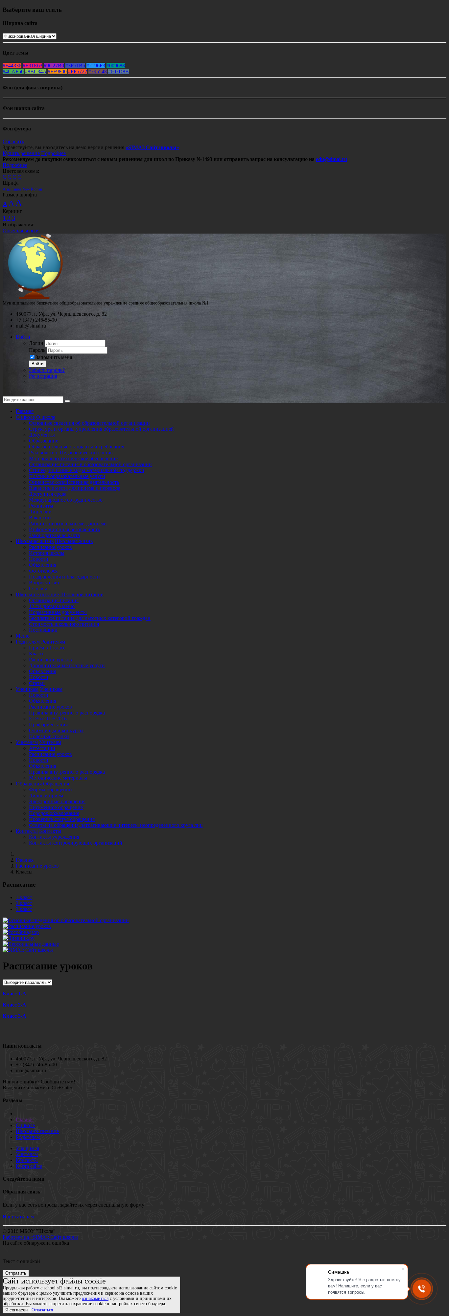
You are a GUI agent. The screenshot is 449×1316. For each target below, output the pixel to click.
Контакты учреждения (54, 837)
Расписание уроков (50, 547)
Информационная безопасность (64, 529)
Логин (36, 343)
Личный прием (46, 795)
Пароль (37, 350)
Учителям (27, 742)
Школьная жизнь (35, 541)
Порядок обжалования (54, 813)
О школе (25, 417)
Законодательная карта (54, 535)
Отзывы (38, 588)
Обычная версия (21, 230)
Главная (25, 411)
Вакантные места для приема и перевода (74, 488)
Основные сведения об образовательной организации (89, 423)
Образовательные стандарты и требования (76, 446)
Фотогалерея (43, 571)
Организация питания (54, 600)
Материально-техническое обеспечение (73, 458)
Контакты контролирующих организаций (75, 843)
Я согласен (16, 1309)
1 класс (24, 897)
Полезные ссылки (49, 736)
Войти (23, 337)
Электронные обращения (57, 801)
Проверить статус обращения (62, 819)
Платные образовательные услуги (67, 476)
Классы (37, 653)
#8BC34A (35, 71)
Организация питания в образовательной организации (90, 464)
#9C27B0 (54, 65)
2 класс (24, 903)
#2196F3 (95, 65)
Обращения (29, 783)
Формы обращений (50, 789)
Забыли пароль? (47, 370)
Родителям (28, 642)
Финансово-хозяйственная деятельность (74, 482)
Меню (23, 636)
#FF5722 (77, 71)
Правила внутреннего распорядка (67, 712)
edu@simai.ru (331, 159)
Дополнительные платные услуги (67, 665)
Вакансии (40, 517)
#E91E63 (32, 65)
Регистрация (43, 376)
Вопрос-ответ (44, 582)
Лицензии (40, 511)
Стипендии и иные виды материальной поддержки (86, 470)
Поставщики (43, 630)
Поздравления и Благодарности (64, 576)
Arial (7, 189)
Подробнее (53, 153)
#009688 (115, 65)
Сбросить (13, 141)
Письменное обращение (56, 807)
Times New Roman (27, 189)
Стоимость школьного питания (64, 624)
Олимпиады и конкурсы (56, 730)
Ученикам (27, 689)
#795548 (97, 71)
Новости (38, 559)
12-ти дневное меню (52, 606)
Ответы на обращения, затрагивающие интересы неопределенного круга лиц (116, 825)
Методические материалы (58, 778)
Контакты (27, 831)
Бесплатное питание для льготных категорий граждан (90, 618)
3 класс (24, 909)
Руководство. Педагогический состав (71, 452)
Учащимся (27, 1148)
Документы (42, 435)
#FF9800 (57, 71)
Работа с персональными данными (68, 523)
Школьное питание (37, 594)
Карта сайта (29, 1166)
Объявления (42, 565)
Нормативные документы (58, 612)
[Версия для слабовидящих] (7, 393)
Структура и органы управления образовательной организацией (101, 429)
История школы (46, 553)
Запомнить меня (53, 357)
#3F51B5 (75, 65)
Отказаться (42, 1309)
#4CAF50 (13, 71)
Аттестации (42, 748)
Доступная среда (47, 494)
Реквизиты (41, 506)
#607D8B (118, 71)
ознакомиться (95, 1298)
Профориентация (48, 724)
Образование (43, 440)
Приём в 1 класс (47, 647)
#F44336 (12, 65)
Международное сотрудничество (66, 500)
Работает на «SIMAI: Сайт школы (40, 1237)
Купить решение (21, 153)
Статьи (37, 683)
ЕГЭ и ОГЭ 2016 (48, 718)
